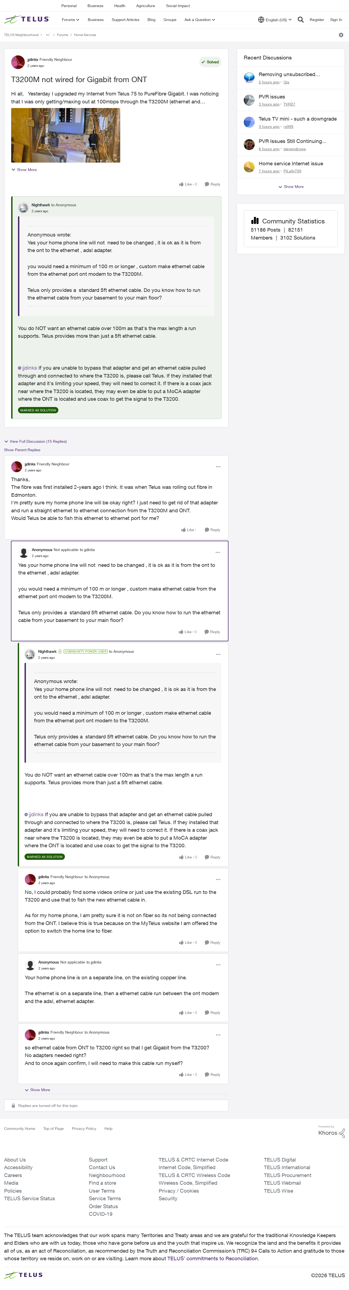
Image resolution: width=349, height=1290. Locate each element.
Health (119, 5)
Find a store (102, 1183)
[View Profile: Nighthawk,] (23, 207)
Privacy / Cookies (179, 1191)
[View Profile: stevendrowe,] (249, 144)
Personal (69, 5)
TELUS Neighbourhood (21, 35)
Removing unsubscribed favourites (287, 74)
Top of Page (53, 1128)
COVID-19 (101, 1214)
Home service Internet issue (291, 163)
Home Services (85, 35)
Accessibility (18, 1167)
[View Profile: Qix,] (249, 77)
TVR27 (289, 104)
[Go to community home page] (27, 19)
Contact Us (102, 1167)
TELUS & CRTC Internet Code (193, 1160)
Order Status (103, 1206)
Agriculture (145, 5)
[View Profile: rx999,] (249, 122)
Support (98, 1160)
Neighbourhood (107, 1175)
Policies (13, 1191)
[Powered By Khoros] (332, 1132)
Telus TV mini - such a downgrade (298, 119)
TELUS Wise (278, 1191)
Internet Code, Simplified (187, 1167)
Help (108, 1128)
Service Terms (105, 1198)
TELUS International (287, 1167)
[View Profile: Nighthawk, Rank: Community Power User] (30, 654)
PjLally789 (292, 171)
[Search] (300, 19)
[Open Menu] (341, 35)
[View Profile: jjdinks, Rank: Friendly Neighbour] (18, 62)
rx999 (288, 126)
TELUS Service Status (29, 1198)
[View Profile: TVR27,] (249, 100)
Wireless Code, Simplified (188, 1183)
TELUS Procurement (287, 1175)
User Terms (102, 1191)
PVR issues (272, 97)
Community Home (19, 1128)
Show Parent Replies (22, 449)
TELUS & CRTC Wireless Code (194, 1175)
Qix (286, 82)
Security (168, 1198)
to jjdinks (87, 549)
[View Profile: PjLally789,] (249, 166)
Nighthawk (41, 204)
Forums (62, 35)
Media (11, 1183)
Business (95, 5)
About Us (15, 1160)
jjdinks (33, 59)
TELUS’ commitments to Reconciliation (212, 1258)
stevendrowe (295, 148)
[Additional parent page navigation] (47, 35)
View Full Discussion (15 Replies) (38, 441)
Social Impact (178, 5)
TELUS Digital (280, 1160)
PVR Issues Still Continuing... (292, 141)
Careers (13, 1175)
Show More (27, 169)
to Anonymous (63, 204)
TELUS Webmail (282, 1183)
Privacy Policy (84, 1128)
